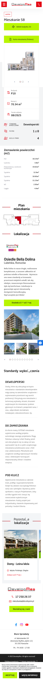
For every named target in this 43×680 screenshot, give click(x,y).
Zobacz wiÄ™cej (14, 575)
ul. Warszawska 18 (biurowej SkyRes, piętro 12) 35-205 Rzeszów (21, 640)
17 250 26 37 (39, 4)
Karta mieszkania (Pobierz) (23, 39)
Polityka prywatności (12, 661)
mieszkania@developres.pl (23, 601)
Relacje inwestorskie (29, 661)
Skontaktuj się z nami (21, 609)
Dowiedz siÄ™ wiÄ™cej (21, 303)
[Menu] (4, 4)
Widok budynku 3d (23, 27)
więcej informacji (29, 675)
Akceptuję (10, 675)
